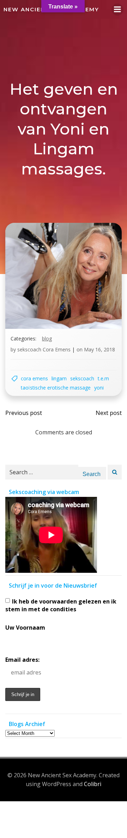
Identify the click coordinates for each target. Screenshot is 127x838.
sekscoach (82, 378)
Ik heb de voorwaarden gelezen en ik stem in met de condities (60, 605)
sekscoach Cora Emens (44, 349)
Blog (47, 338)
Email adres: (22, 660)
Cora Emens (34, 378)
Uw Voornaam (25, 627)
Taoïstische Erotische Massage (56, 387)
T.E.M (103, 378)
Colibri (92, 784)
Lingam (59, 378)
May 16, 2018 (99, 349)
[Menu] (117, 10)
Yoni (99, 387)
